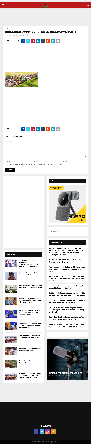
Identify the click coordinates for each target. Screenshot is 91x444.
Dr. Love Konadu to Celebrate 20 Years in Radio (30, 274)
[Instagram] (48, 431)
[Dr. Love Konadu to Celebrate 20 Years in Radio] (11, 276)
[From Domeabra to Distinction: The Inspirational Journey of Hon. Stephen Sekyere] (11, 263)
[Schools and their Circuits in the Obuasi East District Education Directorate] (11, 376)
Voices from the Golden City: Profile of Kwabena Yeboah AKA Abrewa (30, 325)
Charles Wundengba (13, 35)
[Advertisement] (45, 15)
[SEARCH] (83, 231)
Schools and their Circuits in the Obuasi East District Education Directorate (30, 375)
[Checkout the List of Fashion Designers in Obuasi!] (11, 351)
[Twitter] (42, 431)
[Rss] (53, 431)
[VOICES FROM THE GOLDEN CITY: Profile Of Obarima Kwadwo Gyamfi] (11, 314)
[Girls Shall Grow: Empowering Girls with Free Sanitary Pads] (11, 289)
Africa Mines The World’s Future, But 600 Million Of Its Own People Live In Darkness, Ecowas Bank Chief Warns (67, 279)
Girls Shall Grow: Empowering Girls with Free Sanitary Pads (30, 286)
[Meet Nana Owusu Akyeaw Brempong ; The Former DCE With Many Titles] (11, 301)
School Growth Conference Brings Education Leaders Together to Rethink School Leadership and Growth (66, 310)
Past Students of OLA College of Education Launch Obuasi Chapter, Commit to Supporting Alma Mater (67, 269)
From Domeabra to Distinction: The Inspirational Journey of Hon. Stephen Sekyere (28, 263)
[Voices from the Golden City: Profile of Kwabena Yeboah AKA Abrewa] (11, 326)
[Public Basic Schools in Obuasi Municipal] (11, 364)
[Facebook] (36, 431)
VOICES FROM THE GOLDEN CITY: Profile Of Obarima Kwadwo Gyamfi (29, 313)
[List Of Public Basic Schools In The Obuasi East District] (11, 339)
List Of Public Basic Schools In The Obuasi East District (30, 337)
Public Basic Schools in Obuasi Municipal (28, 362)
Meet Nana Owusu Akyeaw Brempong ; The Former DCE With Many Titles (30, 300)
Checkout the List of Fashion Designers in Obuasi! (30, 349)
